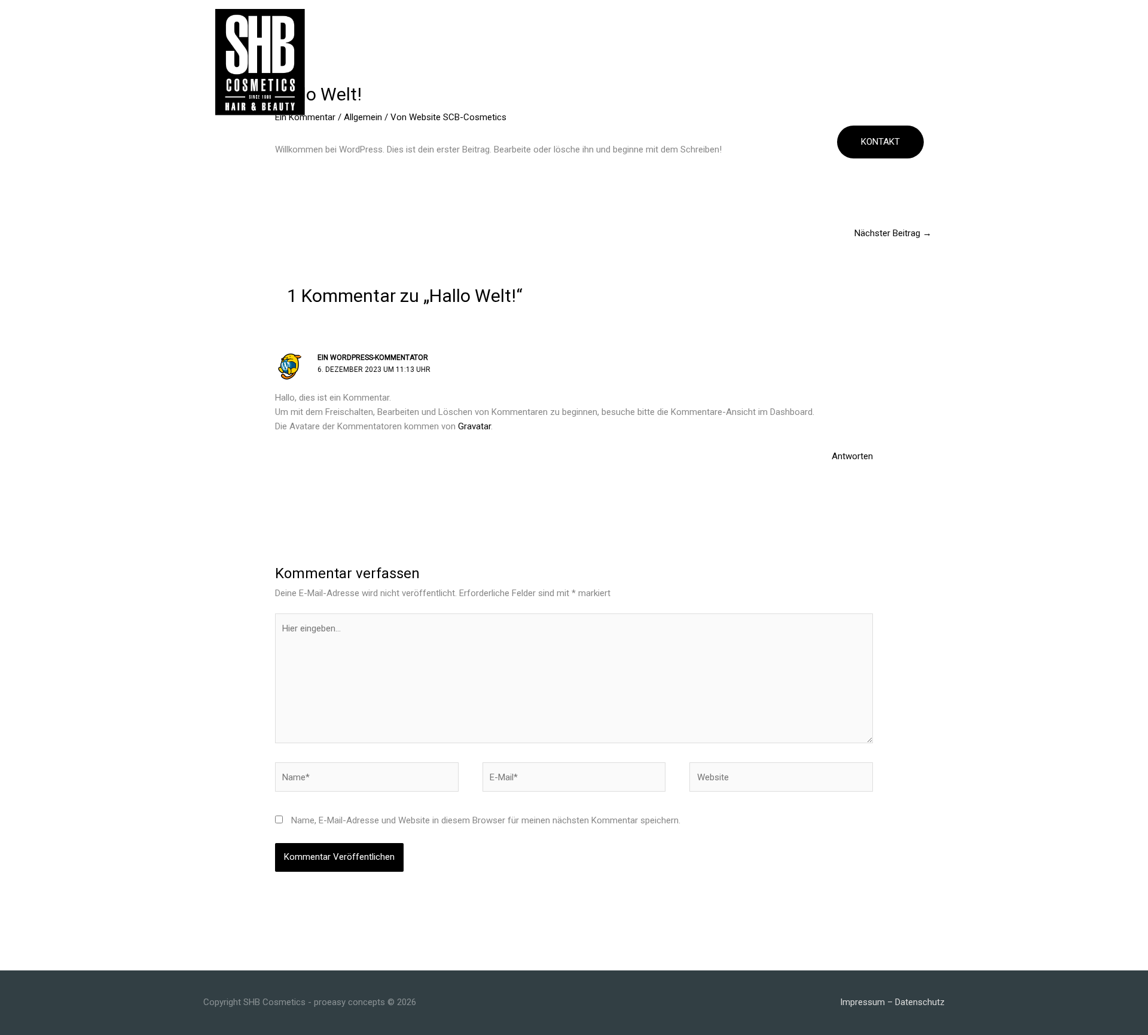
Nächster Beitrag (893, 233)
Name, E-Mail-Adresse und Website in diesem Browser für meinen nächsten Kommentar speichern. (485, 820)
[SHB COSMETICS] (260, 61)
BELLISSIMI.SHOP (784, 142)
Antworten (852, 456)
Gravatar (474, 426)
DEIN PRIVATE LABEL (690, 142)
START (272, 142)
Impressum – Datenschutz (892, 1002)
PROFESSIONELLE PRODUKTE (419, 142)
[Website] (781, 779)
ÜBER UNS (323, 142)
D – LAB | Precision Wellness (562, 142)
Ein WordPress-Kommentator (372, 357)
